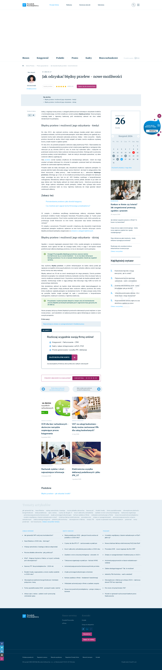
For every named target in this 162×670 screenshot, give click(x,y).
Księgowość (43, 58)
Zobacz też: (47, 195)
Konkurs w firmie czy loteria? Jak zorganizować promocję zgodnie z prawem (124, 207)
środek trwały (100, 510)
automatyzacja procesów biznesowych (36, 515)
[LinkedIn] (2, 651)
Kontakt (84, 620)
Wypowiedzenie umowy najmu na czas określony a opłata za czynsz (127, 302)
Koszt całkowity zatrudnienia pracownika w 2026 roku (82, 549)
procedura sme (86, 517)
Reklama (69, 5)
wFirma (64, 623)
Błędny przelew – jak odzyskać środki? (55, 493)
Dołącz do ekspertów (88, 625)
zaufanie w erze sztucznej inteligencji (107, 513)
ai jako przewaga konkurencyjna (61, 515)
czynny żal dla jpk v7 (65, 513)
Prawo (75, 58)
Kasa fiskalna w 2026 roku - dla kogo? (37, 541)
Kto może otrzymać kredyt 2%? (115, 588)
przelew (48, 160)
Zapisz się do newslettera (86, 86)
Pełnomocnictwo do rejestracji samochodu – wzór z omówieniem (126, 279)
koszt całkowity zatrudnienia (83, 513)
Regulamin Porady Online (72, 657)
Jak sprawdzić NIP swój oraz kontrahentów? (38, 535)
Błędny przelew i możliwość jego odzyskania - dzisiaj (60, 102)
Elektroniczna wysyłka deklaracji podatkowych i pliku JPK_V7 (86, 472)
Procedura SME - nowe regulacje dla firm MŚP (120, 549)
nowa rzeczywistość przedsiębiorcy (126, 515)
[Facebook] (2, 644)
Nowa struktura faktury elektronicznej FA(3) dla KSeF (122, 543)
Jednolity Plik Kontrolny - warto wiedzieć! (118, 574)
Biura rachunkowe (108, 58)
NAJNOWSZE (114, 201)
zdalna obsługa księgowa (41, 519)
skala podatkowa (40, 513)
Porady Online (54, 5)
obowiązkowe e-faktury (77, 519)
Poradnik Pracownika (68, 620)
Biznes (25, 58)
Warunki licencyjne (87, 657)
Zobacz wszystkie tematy (50, 522)
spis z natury (52, 513)
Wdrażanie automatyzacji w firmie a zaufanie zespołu (81, 583)
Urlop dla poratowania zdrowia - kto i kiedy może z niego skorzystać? (127, 294)
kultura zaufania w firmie (81, 515)
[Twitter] (2, 647)
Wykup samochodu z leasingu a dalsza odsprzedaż (41, 547)
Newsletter (86, 634)
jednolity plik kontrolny (59, 519)
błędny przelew (48, 86)
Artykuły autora (31, 89)
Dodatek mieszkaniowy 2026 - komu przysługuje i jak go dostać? (127, 287)
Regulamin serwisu (42, 657)
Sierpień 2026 (125, 136)
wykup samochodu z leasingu (55, 510)
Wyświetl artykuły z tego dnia (121, 168)
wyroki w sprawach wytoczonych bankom (109, 519)
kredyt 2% (90, 519)
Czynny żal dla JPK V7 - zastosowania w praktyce (80, 543)
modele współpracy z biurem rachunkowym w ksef (40, 517)
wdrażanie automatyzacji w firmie (102, 515)
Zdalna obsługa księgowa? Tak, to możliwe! (119, 568)
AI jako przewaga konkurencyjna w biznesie (78, 572)
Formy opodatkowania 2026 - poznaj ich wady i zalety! (42, 588)
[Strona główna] (23, 66)
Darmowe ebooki (84, 5)
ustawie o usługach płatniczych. (82, 231)
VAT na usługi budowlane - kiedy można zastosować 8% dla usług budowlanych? (85, 427)
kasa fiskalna (40, 510)
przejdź (152, 131)
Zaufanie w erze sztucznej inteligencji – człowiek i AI (81, 555)
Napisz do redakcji (88, 639)
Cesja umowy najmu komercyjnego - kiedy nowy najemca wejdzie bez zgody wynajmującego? (124, 230)
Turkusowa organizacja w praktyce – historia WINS (81, 560)
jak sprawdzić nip (27, 510)
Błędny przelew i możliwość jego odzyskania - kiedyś (60, 99)
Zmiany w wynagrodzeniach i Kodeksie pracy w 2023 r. (123, 555)
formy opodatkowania (114, 510)
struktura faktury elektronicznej (69, 517)
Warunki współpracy (56, 657)
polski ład (128, 519)
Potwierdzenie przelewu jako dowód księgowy (64, 201)
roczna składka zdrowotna (75, 510)
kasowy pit (90, 510)
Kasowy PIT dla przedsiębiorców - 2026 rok (39, 566)
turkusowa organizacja (128, 513)
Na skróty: (47, 97)
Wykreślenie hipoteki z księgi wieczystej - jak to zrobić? (124, 272)
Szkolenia (101, 5)
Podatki (60, 58)
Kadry (89, 58)
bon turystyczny (36, 522)
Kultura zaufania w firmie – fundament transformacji (81, 578)
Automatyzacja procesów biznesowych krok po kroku (81, 566)
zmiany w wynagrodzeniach (102, 517)
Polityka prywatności (27, 657)
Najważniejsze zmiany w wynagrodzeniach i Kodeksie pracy (63, 324)
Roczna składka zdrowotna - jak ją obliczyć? (38, 552)
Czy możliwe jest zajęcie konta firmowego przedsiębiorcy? (68, 206)
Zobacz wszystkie (117, 251)
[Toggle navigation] (138, 5)
